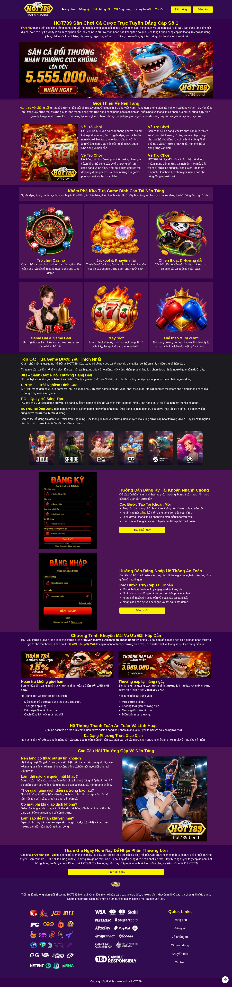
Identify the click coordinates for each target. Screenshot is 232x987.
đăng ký (145, 512)
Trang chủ (68, 9)
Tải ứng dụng (122, 9)
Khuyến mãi (143, 9)
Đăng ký (84, 9)
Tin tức (159, 9)
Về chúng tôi (102, 9)
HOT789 (27, 27)
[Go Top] (225, 979)
